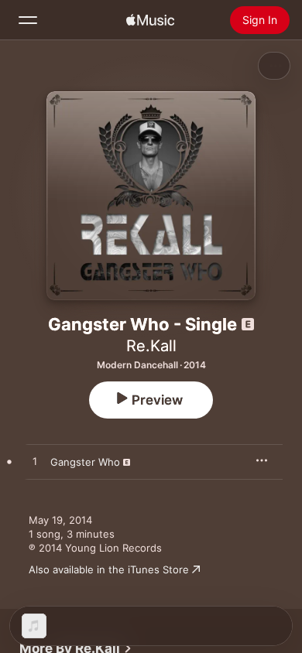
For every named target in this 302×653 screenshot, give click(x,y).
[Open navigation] (28, 20)
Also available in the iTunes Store (109, 569)
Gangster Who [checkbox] (85, 462)
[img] (150, 20)
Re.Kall (151, 346)
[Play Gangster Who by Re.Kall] (34, 462)
